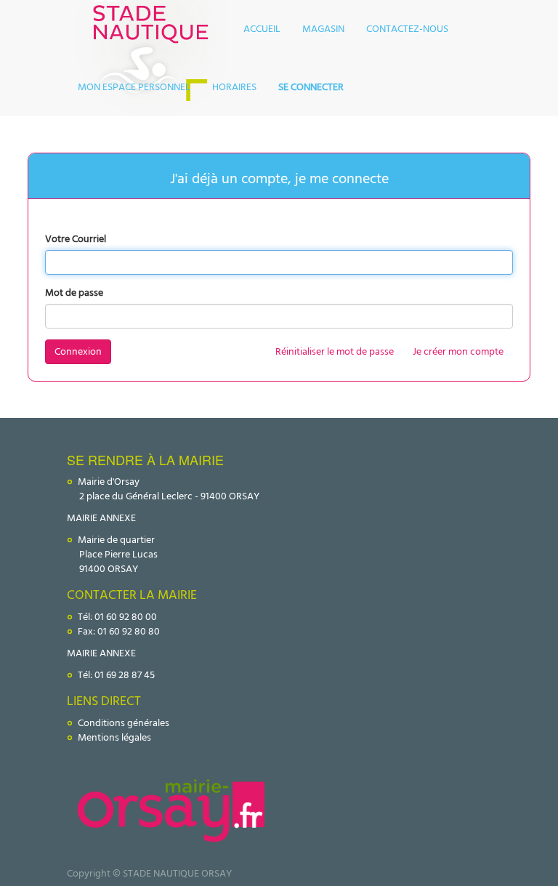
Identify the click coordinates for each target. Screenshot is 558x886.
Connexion (78, 351)
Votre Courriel (75, 239)
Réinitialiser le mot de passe (334, 351)
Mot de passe (74, 293)
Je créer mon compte (458, 351)
